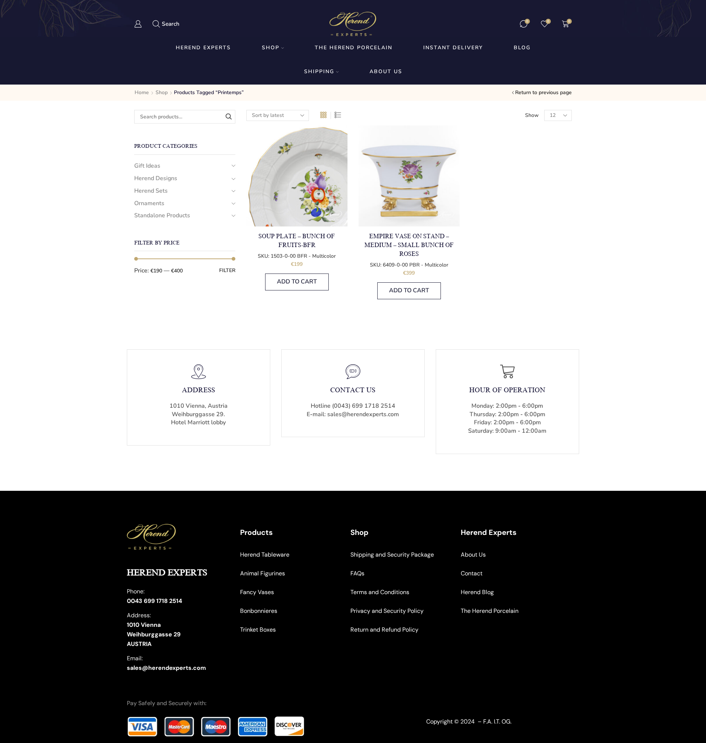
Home (142, 92)
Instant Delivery (453, 47)
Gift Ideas (147, 166)
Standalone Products (162, 215)
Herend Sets (151, 191)
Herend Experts (203, 47)
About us (386, 71)
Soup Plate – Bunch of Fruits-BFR (296, 241)
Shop (270, 47)
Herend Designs (155, 178)
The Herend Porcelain (353, 47)
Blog (522, 47)
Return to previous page (543, 92)
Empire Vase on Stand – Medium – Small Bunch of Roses (409, 245)
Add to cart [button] (297, 282)
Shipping (319, 71)
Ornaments (149, 203)
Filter (227, 270)
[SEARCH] (228, 117)
